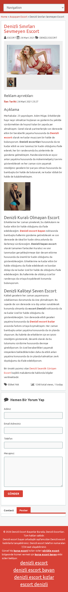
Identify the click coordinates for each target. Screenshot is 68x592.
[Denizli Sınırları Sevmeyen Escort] (33, 75)
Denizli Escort (48, 37)
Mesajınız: (9, 453)
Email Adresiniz (12, 423)
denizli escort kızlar (34, 577)
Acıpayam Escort (18, 16)
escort (11, 37)
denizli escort (34, 562)
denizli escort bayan (34, 570)
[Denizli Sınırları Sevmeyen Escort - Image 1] (12, 88)
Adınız (7, 409)
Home (4, 16)
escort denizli (34, 584)
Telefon (8, 438)
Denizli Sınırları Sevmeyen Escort (21, 29)
